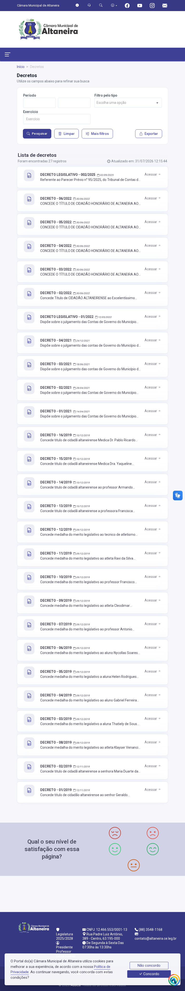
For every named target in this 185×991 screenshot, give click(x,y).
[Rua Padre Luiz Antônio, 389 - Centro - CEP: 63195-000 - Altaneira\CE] (92, 893)
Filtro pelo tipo (105, 95)
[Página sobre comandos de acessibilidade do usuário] (114, 5)
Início (21, 67)
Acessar (151, 174)
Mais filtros (100, 134)
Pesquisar (39, 133)
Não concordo (149, 965)
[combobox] (128, 103)
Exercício (30, 112)
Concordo (150, 974)
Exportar (151, 134)
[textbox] (128, 102)
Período (29, 95)
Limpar (69, 134)
